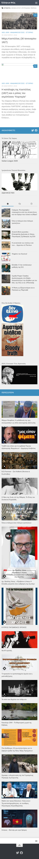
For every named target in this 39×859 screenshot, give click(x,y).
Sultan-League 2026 (10, 161)
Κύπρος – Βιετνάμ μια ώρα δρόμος (14, 830)
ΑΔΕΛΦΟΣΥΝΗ (8, 193)
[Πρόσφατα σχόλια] (19, 204)
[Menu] (36, 2)
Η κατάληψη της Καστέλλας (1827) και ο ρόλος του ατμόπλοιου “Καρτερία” (16, 93)
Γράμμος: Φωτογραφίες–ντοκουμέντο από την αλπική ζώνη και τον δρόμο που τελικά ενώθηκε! (24, 212)
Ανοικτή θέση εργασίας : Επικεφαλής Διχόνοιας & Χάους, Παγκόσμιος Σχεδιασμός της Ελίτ (23, 234)
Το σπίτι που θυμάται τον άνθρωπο (14, 699)
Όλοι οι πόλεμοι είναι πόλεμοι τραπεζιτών (16, 523)
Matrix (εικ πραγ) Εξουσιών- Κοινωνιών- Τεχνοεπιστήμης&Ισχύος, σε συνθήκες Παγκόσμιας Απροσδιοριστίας (16, 803)
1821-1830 (5, 32)
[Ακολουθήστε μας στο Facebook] (36, 130)
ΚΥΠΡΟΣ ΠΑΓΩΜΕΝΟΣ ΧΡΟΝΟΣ (14, 627)
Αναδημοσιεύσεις (17, 32)
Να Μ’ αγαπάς (7, 650)
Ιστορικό (29, 32)
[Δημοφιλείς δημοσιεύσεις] (8, 204)
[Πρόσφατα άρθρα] (31, 204)
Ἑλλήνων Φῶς (8, 3)
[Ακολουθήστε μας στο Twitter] (32, 130)
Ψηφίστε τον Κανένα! (19, 254)
